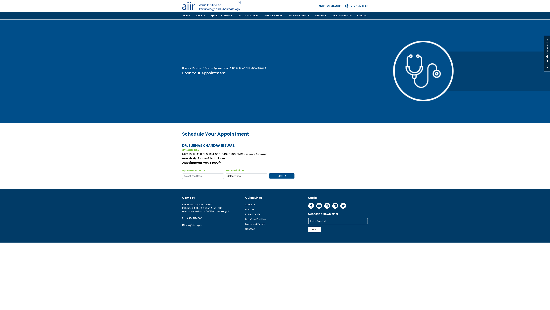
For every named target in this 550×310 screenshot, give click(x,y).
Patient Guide (252, 214)
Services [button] (319, 15)
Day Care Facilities (255, 219)
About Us (200, 15)
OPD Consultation (248, 15)
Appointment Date (194, 170)
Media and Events (342, 15)
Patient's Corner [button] (298, 15)
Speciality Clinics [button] (220, 15)
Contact (362, 15)
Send (314, 229)
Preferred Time (235, 170)
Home (186, 15)
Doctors (197, 68)
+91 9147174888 (358, 5)
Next (280, 176)
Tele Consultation (273, 15)
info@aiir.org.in (332, 5)
